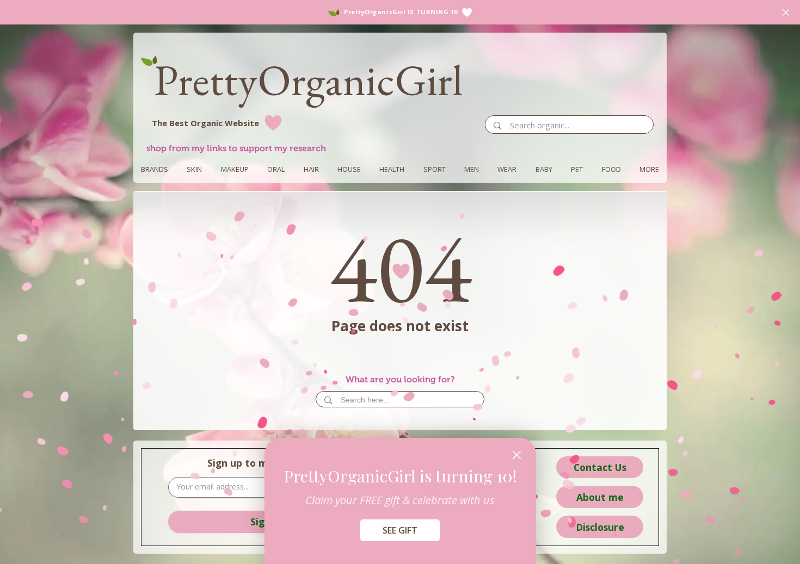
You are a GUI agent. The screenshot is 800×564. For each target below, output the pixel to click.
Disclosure (600, 527)
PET (577, 169)
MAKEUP (235, 169)
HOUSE (349, 169)
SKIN (194, 169)
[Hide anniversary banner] (786, 12)
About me (600, 497)
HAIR (311, 169)
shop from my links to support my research (236, 148)
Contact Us (600, 467)
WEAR (506, 169)
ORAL (276, 169)
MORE (649, 169)
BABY (544, 169)
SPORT (434, 169)
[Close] (516, 455)
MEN (471, 169)
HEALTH (391, 169)
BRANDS (154, 169)
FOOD (611, 169)
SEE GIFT (400, 530)
